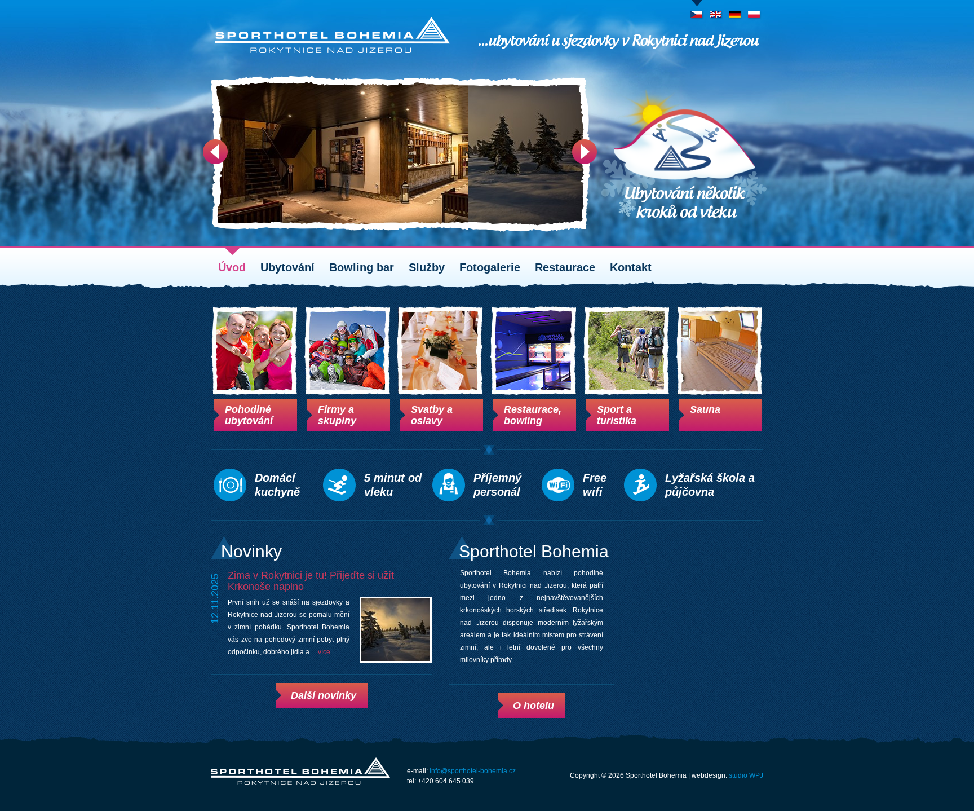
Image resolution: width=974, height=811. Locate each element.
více (324, 652)
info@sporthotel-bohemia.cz (473, 771)
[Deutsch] (735, 10)
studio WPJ (746, 775)
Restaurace (565, 267)
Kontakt (631, 267)
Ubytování (287, 267)
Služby (427, 267)
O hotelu (533, 705)
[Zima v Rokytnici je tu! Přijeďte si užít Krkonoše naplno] (396, 630)
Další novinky (323, 695)
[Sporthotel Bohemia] (332, 35)
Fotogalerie (489, 267)
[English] (716, 10)
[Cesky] (697, 10)
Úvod (232, 267)
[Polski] (754, 10)
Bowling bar (361, 267)
